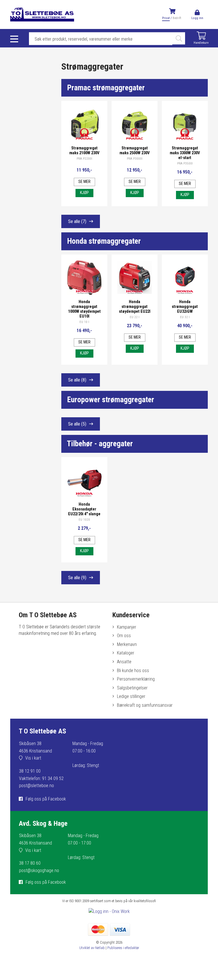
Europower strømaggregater (110, 399)
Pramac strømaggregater (106, 87)
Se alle (77, 221)
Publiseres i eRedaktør (123, 948)
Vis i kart (33, 758)
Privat (166, 18)
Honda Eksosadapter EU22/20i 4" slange (84, 509)
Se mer (84, 181)
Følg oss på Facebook (46, 799)
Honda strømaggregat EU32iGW (185, 306)
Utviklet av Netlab (92, 948)
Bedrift (177, 18)
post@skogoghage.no (39, 870)
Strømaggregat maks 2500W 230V (135, 150)
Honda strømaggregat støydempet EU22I (134, 306)
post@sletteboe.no (36, 785)
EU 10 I (84, 322)
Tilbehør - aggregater (100, 443)
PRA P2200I (84, 158)
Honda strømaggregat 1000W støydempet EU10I (84, 309)
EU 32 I (185, 317)
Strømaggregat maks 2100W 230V (84, 150)
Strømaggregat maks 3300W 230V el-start (185, 153)
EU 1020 (84, 520)
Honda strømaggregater (104, 241)
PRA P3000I (134, 158)
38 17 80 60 (30, 863)
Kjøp (84, 192)
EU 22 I (134, 317)
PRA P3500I (185, 163)
